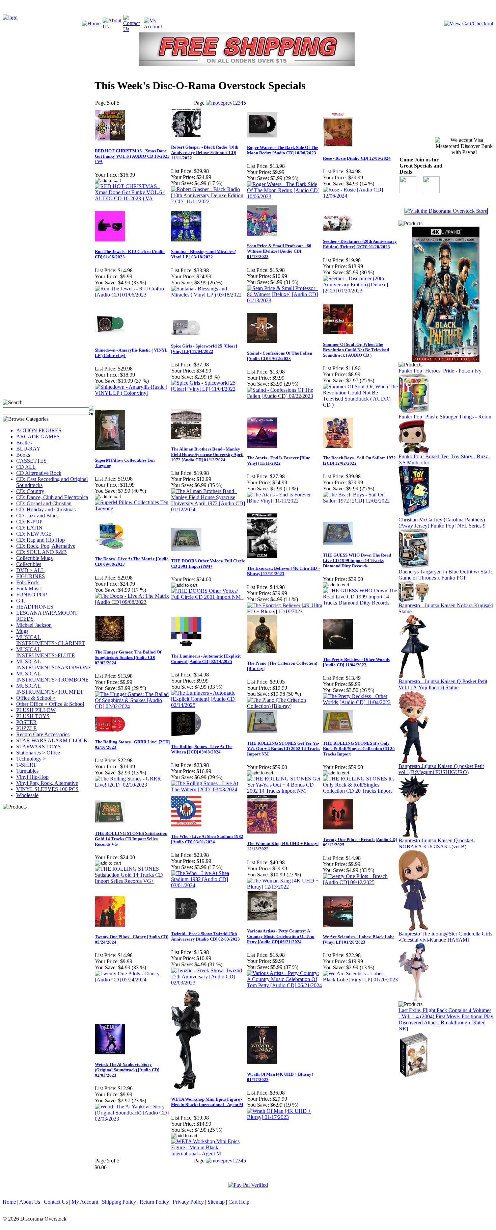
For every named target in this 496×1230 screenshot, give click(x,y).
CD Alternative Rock (38, 473)
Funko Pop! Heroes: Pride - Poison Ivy (439, 371)
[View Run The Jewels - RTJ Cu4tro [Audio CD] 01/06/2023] (132, 295)
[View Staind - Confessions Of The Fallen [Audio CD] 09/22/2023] (284, 396)
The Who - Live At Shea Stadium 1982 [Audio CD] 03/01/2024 (207, 839)
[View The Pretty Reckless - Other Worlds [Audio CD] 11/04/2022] (360, 702)
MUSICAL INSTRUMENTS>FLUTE (45, 652)
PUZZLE (26, 728)
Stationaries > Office (38, 752)
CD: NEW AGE (34, 534)
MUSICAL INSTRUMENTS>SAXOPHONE (53, 664)
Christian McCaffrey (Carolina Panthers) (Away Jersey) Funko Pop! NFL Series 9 (442, 523)
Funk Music (29, 588)
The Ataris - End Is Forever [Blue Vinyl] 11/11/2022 (278, 460)
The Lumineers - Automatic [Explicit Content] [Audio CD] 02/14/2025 (206, 659)
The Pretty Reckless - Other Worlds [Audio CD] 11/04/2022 (356, 662)
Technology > (31, 759)
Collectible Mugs (34, 558)
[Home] (91, 23)
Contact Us (56, 1202)
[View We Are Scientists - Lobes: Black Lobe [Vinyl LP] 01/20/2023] (360, 979)
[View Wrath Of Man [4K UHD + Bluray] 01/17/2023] (284, 1117)
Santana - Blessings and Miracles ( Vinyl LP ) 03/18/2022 (203, 254)
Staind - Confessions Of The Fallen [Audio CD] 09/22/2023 (279, 356)
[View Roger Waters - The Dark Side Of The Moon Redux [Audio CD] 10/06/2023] (284, 196)
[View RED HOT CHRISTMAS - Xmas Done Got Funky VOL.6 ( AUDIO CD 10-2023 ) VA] (132, 198)
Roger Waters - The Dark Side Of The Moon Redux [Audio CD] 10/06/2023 (282, 150)
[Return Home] (10, 17)
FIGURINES (30, 576)
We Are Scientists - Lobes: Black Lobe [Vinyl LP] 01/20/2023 (358, 939)
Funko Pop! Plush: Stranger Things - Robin (444, 416)
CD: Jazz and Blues (37, 515)
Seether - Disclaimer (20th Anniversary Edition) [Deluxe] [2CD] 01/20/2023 (360, 244)
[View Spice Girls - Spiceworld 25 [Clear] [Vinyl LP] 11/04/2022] (208, 389)
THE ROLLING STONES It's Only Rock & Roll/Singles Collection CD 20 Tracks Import (359, 749)
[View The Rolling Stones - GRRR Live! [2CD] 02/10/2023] (132, 785)
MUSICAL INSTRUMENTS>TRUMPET (49, 689)
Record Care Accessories (43, 734)
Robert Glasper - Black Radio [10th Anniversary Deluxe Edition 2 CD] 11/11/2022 (204, 152)
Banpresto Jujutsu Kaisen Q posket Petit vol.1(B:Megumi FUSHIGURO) (441, 769)
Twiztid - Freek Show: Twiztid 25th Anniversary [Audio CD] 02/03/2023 (205, 936)
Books (23, 455)
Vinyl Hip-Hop (32, 777)
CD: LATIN (29, 528)
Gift (20, 601)
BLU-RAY (28, 449)
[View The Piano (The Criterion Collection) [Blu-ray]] (284, 706)
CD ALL (26, 467)
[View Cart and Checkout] (468, 23)
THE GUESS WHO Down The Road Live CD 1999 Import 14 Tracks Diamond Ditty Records (357, 560)
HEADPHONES (34, 607)
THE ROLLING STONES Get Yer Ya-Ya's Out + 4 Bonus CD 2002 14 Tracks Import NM (283, 749)
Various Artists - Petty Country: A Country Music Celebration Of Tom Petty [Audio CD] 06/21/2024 (280, 936)
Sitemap (216, 1202)
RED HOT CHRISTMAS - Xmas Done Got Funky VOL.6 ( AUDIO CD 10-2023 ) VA (132, 156)
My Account (85, 1202)
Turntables (27, 771)
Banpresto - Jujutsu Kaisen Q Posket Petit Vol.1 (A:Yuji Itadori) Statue (442, 684)
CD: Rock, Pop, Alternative (45, 546)
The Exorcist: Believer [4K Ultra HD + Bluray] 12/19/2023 (283, 571)
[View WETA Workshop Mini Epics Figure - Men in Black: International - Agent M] (208, 1153)
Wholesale (27, 795)
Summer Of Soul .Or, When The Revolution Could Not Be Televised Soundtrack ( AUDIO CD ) (356, 350)
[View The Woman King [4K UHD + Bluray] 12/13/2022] (284, 887)
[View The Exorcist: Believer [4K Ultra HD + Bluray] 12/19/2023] (284, 611)
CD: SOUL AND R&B (41, 552)
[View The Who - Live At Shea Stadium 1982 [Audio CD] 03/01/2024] (208, 885)
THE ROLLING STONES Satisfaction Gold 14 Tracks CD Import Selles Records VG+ (131, 839)
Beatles (24, 442)
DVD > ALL (30, 570)
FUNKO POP (31, 594)
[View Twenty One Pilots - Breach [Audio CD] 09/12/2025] (360, 882)
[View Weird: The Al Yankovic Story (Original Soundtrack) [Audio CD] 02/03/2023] (132, 1119)
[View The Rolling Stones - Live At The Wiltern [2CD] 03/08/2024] (208, 789)
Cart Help (238, 1202)
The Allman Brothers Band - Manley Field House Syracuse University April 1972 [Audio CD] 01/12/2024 (207, 454)
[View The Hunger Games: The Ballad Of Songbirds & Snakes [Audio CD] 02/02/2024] (132, 706)
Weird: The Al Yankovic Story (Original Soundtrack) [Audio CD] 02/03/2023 (127, 1070)
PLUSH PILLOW (36, 710)
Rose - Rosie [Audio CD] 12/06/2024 (357, 158)
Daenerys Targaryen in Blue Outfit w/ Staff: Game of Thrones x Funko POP (445, 575)
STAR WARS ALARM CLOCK (52, 740)
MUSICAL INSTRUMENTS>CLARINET (50, 640)
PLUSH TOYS (33, 716)
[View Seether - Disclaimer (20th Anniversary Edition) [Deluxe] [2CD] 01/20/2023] (360, 290)
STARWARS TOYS (38, 746)
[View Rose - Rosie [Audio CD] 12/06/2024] (360, 196)
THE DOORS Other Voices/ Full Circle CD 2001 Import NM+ (208, 563)
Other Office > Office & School (50, 704)
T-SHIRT (26, 765)
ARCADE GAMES (38, 436)
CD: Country (30, 491)
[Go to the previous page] (219, 103)
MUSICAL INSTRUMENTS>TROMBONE (52, 677)
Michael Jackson (34, 625)
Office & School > (36, 698)
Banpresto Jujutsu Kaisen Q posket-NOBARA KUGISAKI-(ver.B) (436, 843)
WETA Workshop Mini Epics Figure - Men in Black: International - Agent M (207, 1102)
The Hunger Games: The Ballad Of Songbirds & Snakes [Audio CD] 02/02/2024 (128, 657)
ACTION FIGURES (38, 430)
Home (9, 1202)
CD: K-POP (29, 521)
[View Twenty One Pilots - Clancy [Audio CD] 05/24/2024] (132, 979)
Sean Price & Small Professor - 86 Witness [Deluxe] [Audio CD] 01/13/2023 (279, 251)
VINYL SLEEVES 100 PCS (47, 789)
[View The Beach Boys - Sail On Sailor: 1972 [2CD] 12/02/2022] (360, 501)
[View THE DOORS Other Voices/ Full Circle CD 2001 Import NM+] (208, 597)
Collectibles (28, 564)
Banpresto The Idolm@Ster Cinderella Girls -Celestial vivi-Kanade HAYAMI (445, 937)
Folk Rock (27, 582)
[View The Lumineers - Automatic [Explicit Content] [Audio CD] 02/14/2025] (208, 705)
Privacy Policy (188, 1202)
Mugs (22, 631)
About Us (29, 1202)
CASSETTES (31, 461)
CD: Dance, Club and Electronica (52, 497)
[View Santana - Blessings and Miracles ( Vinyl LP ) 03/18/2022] (208, 295)
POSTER (26, 722)
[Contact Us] (133, 29)
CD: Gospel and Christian (44, 503)
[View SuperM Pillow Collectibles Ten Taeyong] (132, 508)
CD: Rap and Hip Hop (40, 540)
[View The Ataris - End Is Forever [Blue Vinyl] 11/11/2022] (284, 501)
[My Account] (154, 26)
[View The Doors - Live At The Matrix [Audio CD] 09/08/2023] (132, 602)
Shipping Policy (119, 1202)
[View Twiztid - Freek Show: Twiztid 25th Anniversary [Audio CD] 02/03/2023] (208, 982)
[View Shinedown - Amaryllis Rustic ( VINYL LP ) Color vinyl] (132, 393)
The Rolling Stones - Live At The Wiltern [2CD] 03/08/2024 (201, 749)
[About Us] (113, 26)
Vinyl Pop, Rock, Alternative (47, 783)
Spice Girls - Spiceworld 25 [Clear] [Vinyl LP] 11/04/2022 (204, 348)
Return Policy (154, 1202)
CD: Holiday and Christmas (46, 509)
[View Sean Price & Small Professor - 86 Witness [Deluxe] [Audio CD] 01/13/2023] (284, 300)
